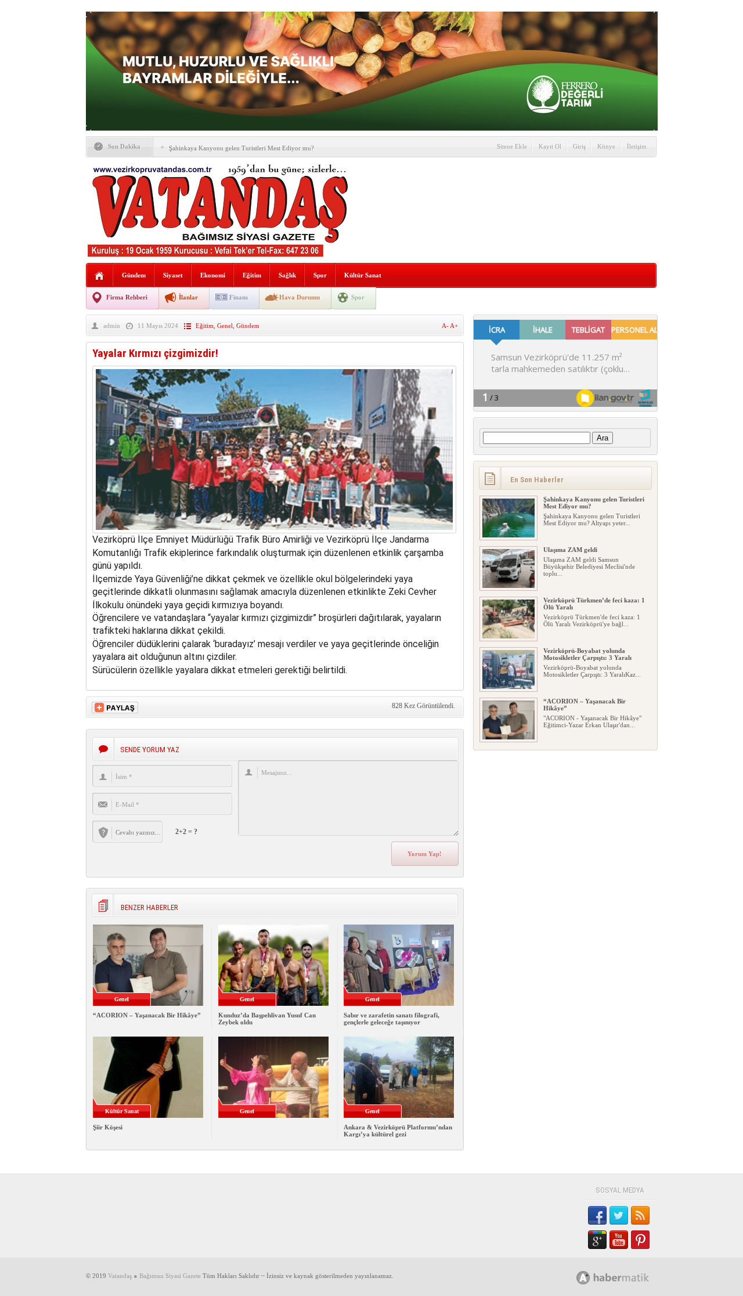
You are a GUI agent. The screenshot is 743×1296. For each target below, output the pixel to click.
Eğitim (252, 275)
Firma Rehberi (126, 297)
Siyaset (173, 275)
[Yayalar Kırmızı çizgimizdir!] (274, 530)
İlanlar (188, 297)
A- (446, 325)
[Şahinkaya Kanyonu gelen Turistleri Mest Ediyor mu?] (508, 535)
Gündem (134, 275)
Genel (225, 325)
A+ (454, 325)
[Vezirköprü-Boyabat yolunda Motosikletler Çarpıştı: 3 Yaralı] (508, 687)
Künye (606, 146)
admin (111, 325)
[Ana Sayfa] (99, 276)
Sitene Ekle (512, 146)
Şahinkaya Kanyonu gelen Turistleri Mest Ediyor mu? (241, 148)
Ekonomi (212, 275)
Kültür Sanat (362, 275)
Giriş (579, 146)
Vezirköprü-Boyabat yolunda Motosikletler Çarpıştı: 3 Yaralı (587, 654)
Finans (238, 297)
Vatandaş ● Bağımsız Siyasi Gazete (154, 1275)
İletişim (637, 146)
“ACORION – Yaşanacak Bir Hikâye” (147, 1015)
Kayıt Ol (550, 146)
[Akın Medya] (583, 1277)
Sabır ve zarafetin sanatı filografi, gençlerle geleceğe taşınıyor (391, 1019)
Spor (320, 275)
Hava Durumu (299, 297)
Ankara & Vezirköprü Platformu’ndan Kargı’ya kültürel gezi (398, 1131)
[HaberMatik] (625, 1277)
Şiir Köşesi (107, 1127)
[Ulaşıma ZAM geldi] (508, 586)
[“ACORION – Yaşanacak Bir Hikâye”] (508, 737)
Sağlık (287, 275)
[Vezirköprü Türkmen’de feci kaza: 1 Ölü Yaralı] (508, 636)
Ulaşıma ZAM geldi (570, 549)
